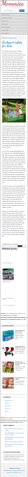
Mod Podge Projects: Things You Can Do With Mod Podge (20, 363)
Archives (7, 411)
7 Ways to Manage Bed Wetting (16, 441)
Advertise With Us (9, 400)
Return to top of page (14, 468)
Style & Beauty (5, 33)
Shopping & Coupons (6, 18)
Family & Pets (4, 21)
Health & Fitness (5, 27)
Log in (20, 472)
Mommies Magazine (12, 38)
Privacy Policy (8, 405)
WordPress (15, 472)
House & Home (4, 30)
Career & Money (5, 15)
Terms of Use (7, 408)
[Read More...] (22, 353)
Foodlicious (4, 24)
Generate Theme (15, 470)
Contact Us (7, 403)
